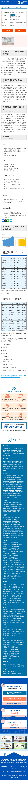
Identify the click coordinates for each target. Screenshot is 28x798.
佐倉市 (4, 502)
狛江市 (13, 466)
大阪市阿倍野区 (6, 553)
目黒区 (11, 453)
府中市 (13, 462)
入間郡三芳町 (6, 528)
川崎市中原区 (11, 477)
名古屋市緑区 (14, 673)
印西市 (19, 506)
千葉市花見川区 (6, 506)
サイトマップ (6, 771)
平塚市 (18, 481)
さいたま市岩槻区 (7, 521)
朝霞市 (16, 533)
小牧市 (19, 673)
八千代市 (9, 502)
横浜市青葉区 (13, 491)
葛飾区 (22, 453)
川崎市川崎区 (13, 479)
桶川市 (20, 533)
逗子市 (13, 497)
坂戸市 (19, 530)
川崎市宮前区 (6, 479)
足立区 (8, 455)
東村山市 (16, 464)
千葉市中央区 (18, 502)
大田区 (15, 450)
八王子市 (9, 461)
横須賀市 (5, 493)
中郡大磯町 (9, 475)
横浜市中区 (5, 482)
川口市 (9, 531)
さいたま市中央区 (7, 517)
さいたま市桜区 (15, 521)
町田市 (16, 466)
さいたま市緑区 (15, 522)
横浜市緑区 (5, 490)
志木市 (16, 531)
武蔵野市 (5, 466)
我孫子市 (21, 508)
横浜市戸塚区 (6, 484)
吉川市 (12, 530)
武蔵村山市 (21, 464)
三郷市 (10, 526)
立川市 (8, 468)
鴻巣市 (12, 537)
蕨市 (23, 535)
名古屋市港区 (14, 671)
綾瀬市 (22, 495)
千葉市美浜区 (19, 504)
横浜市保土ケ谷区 (13, 482)
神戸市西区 (5, 589)
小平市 (4, 462)
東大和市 (11, 464)
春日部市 (13, 533)
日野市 (16, 462)
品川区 (8, 450)
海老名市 (10, 493)
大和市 (22, 475)
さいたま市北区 (15, 517)
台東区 (4, 450)
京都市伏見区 (20, 613)
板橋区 (12, 451)
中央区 (9, 448)
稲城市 (4, 468)
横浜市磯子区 (13, 488)
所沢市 (4, 533)
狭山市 (8, 535)
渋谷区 (4, 453)
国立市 (17, 461)
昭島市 (20, 462)
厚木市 (18, 475)
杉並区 (8, 451)
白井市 (18, 510)
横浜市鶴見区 (20, 491)
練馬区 (14, 453)
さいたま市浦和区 (7, 522)
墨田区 (12, 450)
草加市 (15, 535)
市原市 (9, 508)
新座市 (8, 533)
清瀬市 (9, 466)
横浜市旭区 (12, 484)
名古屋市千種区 (6, 671)
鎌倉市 (16, 497)
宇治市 (13, 616)
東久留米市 (5, 464)
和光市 (16, 530)
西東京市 (16, 468)
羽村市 (12, 468)
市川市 (13, 508)
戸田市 (20, 531)
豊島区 (4, 455)
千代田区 (20, 448)
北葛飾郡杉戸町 (17, 528)
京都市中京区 (6, 611)
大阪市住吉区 (14, 553)
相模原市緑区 (13, 495)
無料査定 (20, 30)
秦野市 (18, 495)
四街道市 (5, 508)
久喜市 (17, 526)
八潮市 (11, 528)
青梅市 (4, 470)
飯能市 (8, 537)
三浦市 (4, 475)
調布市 (20, 468)
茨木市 (13, 567)
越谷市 (4, 537)
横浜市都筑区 (18, 490)
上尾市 (14, 526)
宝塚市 (22, 593)
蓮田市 (19, 535)
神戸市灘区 (13, 584)
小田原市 (5, 477)
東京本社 (14, 693)
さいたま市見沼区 (15, 524)
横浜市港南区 (19, 486)
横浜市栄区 (18, 484)
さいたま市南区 (6, 519)
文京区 (19, 450)
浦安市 (14, 510)
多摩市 (21, 461)
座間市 (22, 481)
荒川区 (18, 453)
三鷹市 (4, 461)
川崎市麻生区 (13, 481)
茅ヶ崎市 (5, 497)
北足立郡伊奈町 (6, 530)
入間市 (21, 526)
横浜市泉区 (5, 486)
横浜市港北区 (12, 486)
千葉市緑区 (12, 504)
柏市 (8, 510)
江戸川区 (16, 451)
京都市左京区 (20, 609)
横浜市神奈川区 (20, 488)
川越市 (13, 531)
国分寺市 (14, 461)
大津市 (4, 629)
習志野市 (5, 511)
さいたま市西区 (6, 524)
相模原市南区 (6, 495)
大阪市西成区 (15, 555)
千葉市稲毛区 (6, 504)
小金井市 (9, 462)
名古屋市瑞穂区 (6, 673)
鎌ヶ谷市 (17, 511)
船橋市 (9, 511)
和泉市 (8, 571)
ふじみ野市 (5, 526)
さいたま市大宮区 (15, 519)
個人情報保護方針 (20, 771)
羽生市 (12, 535)
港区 (8, 453)
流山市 (11, 510)
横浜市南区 (20, 482)
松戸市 (4, 510)
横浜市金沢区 (6, 491)
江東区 (20, 451)
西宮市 (4, 591)
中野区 (13, 448)
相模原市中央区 (16, 493)
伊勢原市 (15, 475)
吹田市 (8, 566)
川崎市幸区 (19, 479)
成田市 (16, 508)
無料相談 (8, 30)
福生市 (20, 466)
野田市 (13, 511)
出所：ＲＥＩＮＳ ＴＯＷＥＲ (6, 330)
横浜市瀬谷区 (6, 488)
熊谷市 (4, 535)
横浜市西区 (11, 490)
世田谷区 (5, 448)
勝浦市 (13, 502)
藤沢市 (9, 497)
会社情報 (13, 771)
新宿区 (4, 451)
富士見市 (5, 531)
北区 (16, 448)
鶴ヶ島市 (16, 537)
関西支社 (14, 699)
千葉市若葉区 (14, 506)
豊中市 (21, 564)
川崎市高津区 (6, 481)
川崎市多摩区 (18, 477)
